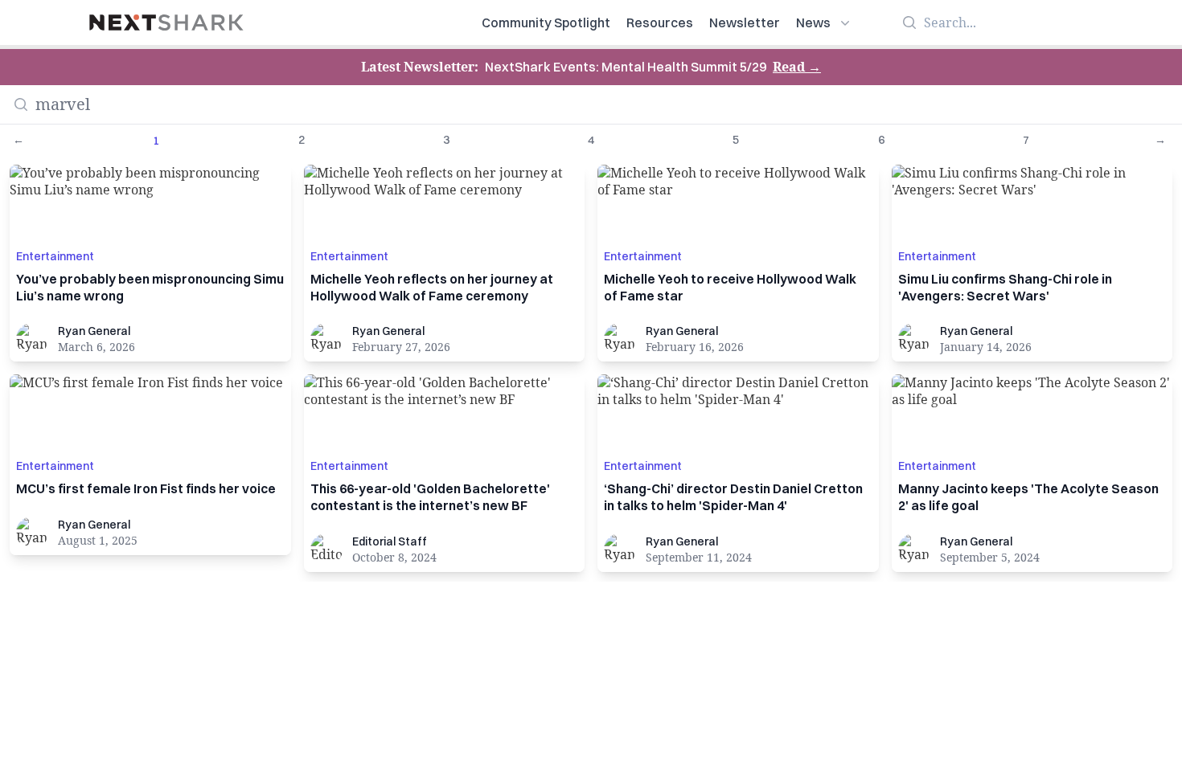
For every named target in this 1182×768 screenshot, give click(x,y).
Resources (659, 22)
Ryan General (94, 331)
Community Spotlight (546, 22)
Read (797, 67)
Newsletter (744, 22)
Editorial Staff (389, 541)
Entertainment (55, 256)
